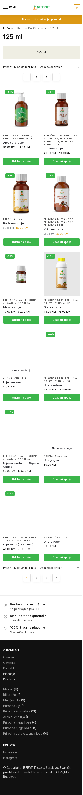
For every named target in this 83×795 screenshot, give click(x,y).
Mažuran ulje (12, 307)
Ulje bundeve (53, 385)
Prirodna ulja (53, 225)
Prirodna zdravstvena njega (20, 301)
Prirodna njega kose (58, 140)
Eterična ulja (53, 135)
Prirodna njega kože (17, 138)
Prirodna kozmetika (17, 135)
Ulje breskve (12, 382)
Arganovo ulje (53, 148)
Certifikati (10, 662)
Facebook (10, 752)
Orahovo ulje (52, 307)
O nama (8, 657)
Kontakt (8, 668)
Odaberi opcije (21, 161)
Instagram (10, 758)
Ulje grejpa (51, 460)
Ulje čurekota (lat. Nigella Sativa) (21, 464)
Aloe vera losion (14, 142)
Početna (8, 28)
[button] (76, 7)
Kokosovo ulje (53, 229)
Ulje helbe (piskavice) (18, 544)
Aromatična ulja (15, 378)
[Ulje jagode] (62, 511)
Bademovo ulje (13, 223)
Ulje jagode (52, 541)
